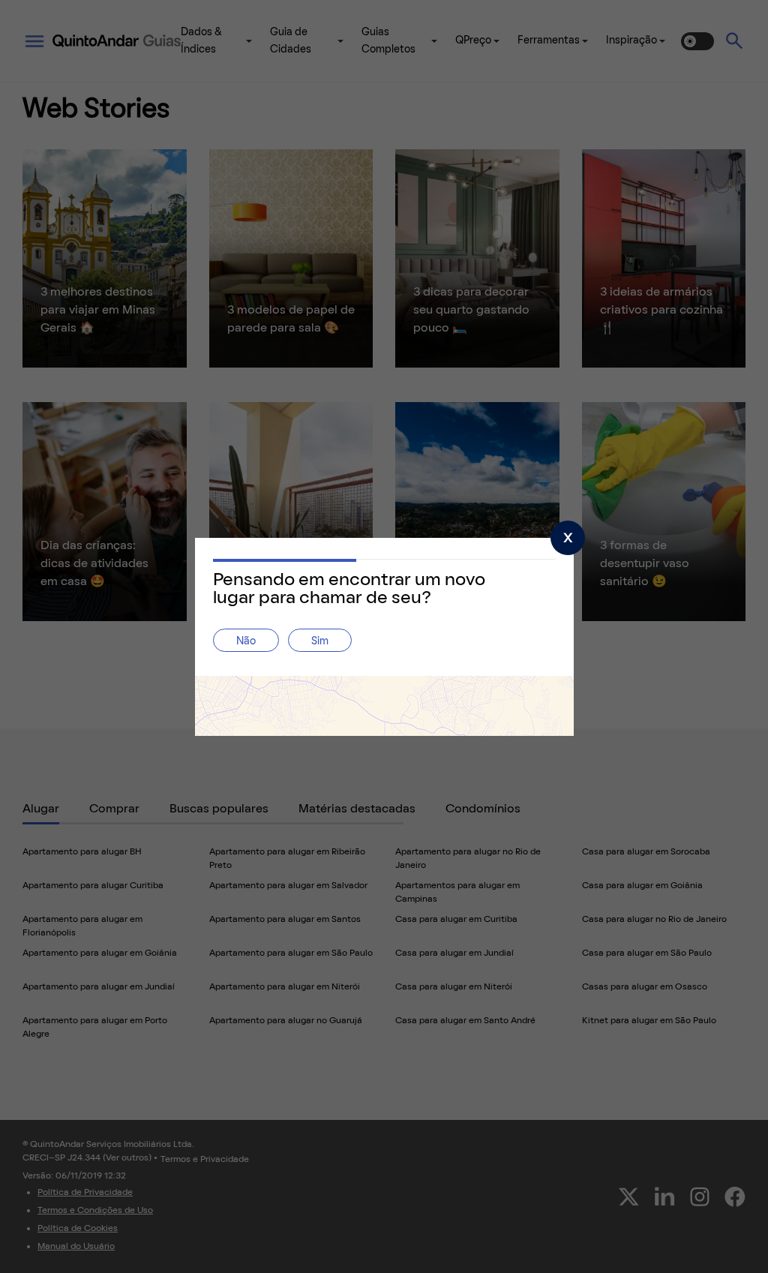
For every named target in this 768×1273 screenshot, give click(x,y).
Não (246, 642)
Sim (319, 642)
